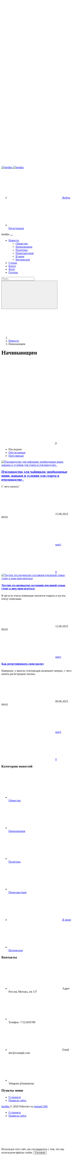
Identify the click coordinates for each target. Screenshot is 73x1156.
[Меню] (11, 235)
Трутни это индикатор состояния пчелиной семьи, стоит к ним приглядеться (33, 587)
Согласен (40, 1152)
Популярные (16, 455)
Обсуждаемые (17, 452)
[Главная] (35, 337)
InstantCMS (41, 1106)
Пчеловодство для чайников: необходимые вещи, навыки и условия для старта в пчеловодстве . (34, 475)
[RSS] (28, 381)
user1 (58, 544)
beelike (5, 1106)
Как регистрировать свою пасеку (22, 663)
